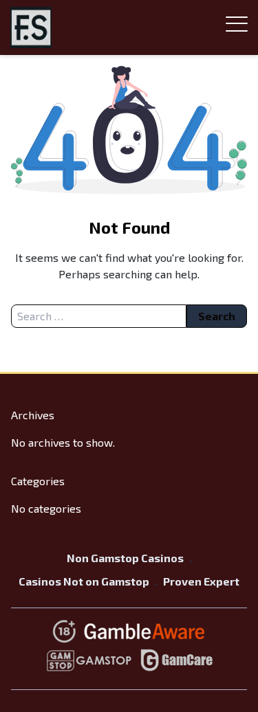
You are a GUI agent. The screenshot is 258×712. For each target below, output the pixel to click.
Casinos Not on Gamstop (84, 581)
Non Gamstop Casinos (125, 557)
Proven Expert (201, 581)
